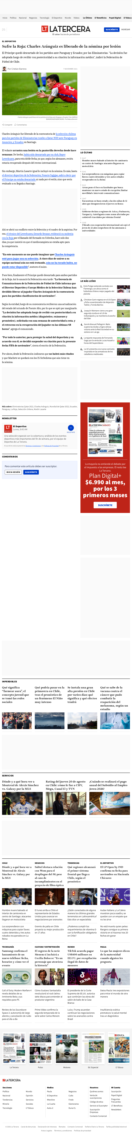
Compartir (8, 125)
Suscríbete (32, 472)
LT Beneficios (100, 17)
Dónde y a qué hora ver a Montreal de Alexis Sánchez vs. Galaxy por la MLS (20, 785)
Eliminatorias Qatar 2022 (22, 406)
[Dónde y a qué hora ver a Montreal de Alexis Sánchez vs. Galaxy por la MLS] (22, 803)
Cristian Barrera (18, 68)
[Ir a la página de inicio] (66, 29)
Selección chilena (25, 409)
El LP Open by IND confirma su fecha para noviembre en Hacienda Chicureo (114, 872)
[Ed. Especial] (93, 1063)
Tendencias (73, 863)
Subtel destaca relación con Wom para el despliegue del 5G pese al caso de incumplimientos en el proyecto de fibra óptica (49, 876)
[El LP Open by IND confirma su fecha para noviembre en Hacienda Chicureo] (115, 896)
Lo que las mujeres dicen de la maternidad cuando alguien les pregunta (115, 956)
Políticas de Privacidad (51, 446)
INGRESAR (125, 29)
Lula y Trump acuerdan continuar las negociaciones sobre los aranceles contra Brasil (81, 1014)
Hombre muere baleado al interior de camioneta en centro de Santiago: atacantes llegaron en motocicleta (105, 163)
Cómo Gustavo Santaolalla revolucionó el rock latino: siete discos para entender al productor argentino (48, 995)
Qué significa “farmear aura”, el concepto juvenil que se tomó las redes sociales (15, 695)
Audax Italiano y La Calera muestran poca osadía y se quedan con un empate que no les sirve (113, 915)
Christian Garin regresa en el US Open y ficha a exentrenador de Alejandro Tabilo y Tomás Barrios (100, 302)
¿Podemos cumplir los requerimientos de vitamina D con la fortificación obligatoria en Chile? (82, 931)
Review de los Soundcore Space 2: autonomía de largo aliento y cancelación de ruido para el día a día (16, 1014)
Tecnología (44, 17)
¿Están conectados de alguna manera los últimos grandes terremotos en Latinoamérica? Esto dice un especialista (82, 915)
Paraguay (6, 409)
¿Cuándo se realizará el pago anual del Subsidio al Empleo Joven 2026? (108, 785)
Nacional (23, 17)
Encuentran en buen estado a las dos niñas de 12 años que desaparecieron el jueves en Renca (104, 202)
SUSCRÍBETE (105, 505)
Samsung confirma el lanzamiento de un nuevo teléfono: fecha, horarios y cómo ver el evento (15, 958)
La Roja (14, 409)
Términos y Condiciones (33, 446)
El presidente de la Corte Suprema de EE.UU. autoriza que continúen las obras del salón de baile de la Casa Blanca (81, 996)
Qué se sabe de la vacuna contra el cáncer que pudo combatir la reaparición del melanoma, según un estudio (114, 698)
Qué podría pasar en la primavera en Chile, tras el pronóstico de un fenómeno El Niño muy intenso (49, 695)
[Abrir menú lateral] (4, 30)
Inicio (5, 17)
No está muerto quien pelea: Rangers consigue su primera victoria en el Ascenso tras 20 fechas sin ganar (114, 931)
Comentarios (22, 125)
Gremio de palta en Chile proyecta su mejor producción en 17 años (49, 929)
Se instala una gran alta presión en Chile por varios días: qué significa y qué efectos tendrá (82, 695)
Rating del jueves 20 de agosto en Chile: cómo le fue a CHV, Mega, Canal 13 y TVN (65, 785)
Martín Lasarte (40, 409)
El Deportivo (57, 17)
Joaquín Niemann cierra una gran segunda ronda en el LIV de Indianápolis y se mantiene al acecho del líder (100, 314)
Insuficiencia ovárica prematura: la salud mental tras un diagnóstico (113, 1012)
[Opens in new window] (66, 1063)
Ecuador (73, 406)
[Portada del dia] (105, 455)
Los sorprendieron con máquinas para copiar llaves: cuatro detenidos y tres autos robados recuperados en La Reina (103, 177)
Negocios (33, 17)
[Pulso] (40, 1063)
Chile (4, 863)
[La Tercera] (14, 1063)
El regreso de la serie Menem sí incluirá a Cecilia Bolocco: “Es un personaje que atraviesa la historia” (49, 958)
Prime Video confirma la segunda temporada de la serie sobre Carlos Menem (47, 1012)
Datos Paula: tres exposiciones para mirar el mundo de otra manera (114, 993)
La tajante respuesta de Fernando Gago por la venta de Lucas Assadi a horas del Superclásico (99, 340)
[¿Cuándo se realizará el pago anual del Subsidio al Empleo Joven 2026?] (109, 803)
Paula (103, 947)
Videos (76, 17)
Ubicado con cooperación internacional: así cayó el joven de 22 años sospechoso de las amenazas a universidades (106, 228)
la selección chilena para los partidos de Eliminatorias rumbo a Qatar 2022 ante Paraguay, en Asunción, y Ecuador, (39, 138)
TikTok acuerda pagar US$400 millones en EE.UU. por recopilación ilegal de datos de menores (82, 958)
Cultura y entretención (47, 947)
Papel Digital (115, 17)
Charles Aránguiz (41, 406)
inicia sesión (13, 472)
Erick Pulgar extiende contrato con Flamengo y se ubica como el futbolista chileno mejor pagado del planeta (99, 290)
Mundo (68, 17)
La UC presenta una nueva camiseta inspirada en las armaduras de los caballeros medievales (99, 351)
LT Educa (128, 17)
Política (13, 17)
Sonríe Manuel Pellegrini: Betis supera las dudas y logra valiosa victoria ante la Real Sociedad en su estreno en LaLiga (99, 328)
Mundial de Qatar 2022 (59, 406)
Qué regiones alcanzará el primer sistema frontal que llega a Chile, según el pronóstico (82, 874)
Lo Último (87, 17)
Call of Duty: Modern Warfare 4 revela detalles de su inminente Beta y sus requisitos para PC (16, 995)
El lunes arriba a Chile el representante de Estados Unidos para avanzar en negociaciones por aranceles (48, 915)
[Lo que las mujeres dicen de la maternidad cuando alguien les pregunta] (115, 976)
